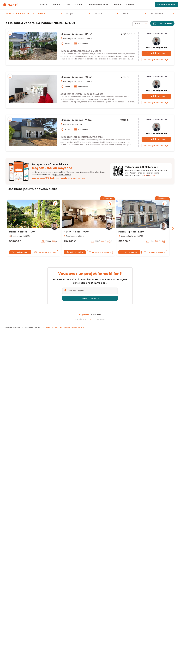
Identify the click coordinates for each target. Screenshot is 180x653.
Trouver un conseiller (90, 298)
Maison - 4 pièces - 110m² (76, 120)
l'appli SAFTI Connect (62, 175)
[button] (33, 46)
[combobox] (140, 23)
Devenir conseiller (166, 4)
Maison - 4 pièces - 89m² (76, 34)
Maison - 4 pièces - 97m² (76, 77)
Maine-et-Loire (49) (33, 327)
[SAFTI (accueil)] (10, 4)
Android (152, 175)
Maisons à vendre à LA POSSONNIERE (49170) (65, 327)
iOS (145, 175)
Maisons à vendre (13, 327)
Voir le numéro (158, 53)
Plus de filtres (162, 13)
